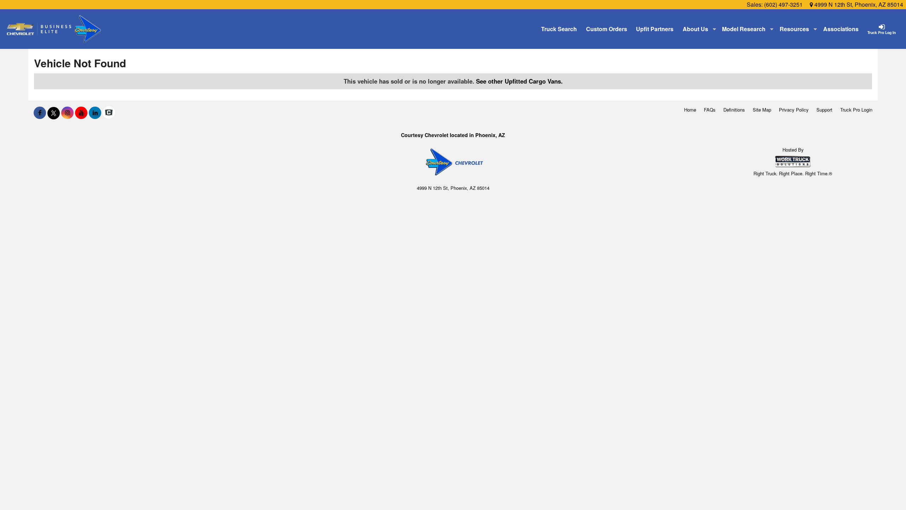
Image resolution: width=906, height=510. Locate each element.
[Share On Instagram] (67, 112)
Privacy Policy (794, 109)
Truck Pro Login (856, 109)
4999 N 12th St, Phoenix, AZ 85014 (858, 4)
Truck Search (559, 29)
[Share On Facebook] (40, 112)
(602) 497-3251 (783, 4)
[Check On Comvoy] (109, 112)
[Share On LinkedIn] (95, 112)
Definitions (734, 109)
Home (690, 109)
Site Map (762, 109)
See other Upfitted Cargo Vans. (519, 81)
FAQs (710, 109)
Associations (841, 29)
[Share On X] (53, 112)
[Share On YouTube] (81, 112)
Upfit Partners (654, 29)
